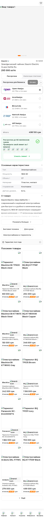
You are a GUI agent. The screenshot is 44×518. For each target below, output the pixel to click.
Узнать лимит (20, 156)
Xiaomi (4, 61)
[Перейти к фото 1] (19, 55)
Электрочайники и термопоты (17, 235)
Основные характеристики (15, 165)
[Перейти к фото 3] (23, 55)
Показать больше (21, 222)
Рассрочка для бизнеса (14, 82)
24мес (33, 82)
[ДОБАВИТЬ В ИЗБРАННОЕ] (41, 3)
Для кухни (28, 229)
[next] (41, 82)
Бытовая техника (11, 229)
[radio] (40, 90)
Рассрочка (12, 76)
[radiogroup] (22, 107)
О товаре (6, 196)
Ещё (23, 498)
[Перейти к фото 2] (22, 55)
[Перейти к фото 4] (25, 55)
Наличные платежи (32, 76)
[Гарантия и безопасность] (40, 242)
